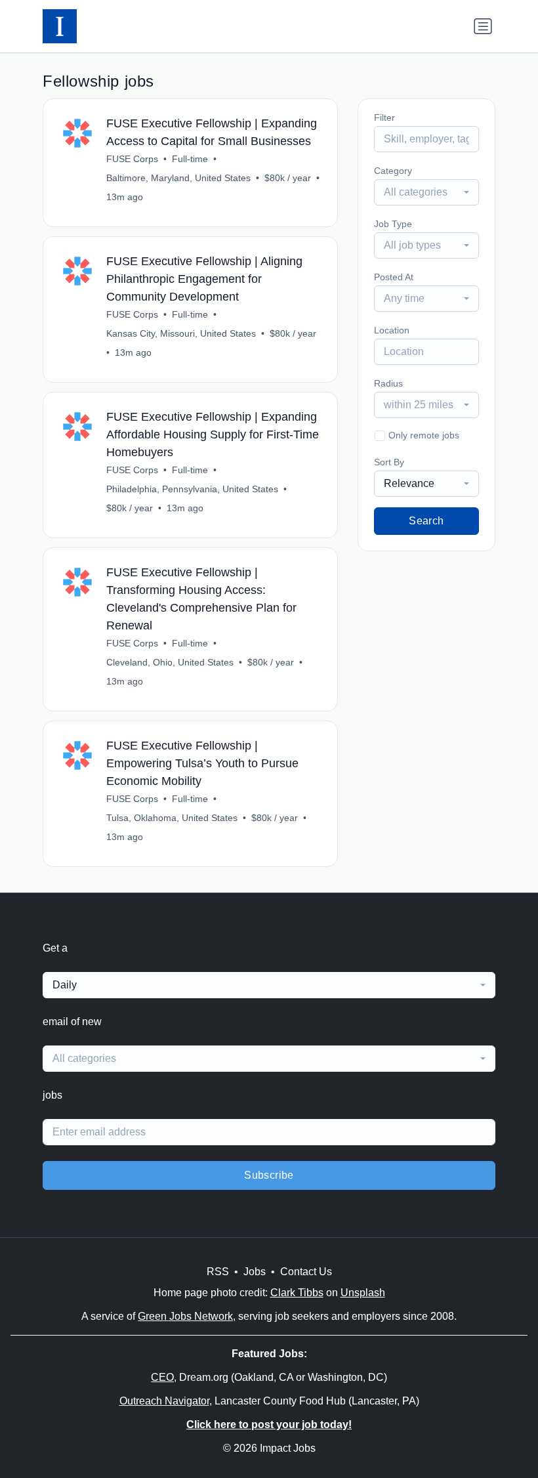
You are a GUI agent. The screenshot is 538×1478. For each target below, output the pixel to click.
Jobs (254, 1271)
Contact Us (306, 1271)
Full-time (190, 159)
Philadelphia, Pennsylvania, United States (192, 489)
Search (426, 520)
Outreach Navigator (164, 1400)
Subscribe (269, 1175)
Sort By (389, 462)
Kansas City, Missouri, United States (181, 333)
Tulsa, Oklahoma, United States (172, 818)
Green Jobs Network (185, 1316)
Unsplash (363, 1292)
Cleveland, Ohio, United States (170, 662)
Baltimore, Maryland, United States (178, 178)
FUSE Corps (132, 159)
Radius (388, 383)
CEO (162, 1377)
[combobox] (426, 192)
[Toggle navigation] (482, 26)
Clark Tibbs (296, 1292)
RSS (218, 1271)
